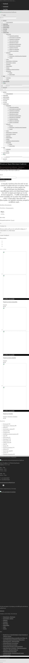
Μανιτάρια (8, 34)
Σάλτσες (5, 449)
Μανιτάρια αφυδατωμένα (15, 44)
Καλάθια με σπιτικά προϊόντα (12, 69)
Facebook (5, 3)
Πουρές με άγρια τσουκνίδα (10, 302)
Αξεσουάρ (8, 71)
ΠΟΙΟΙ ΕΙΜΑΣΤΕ (9, 22)
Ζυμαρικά (8, 64)
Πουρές (12, 220)
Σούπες (7, 67)
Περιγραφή (3, 181)
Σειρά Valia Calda (7, 450)
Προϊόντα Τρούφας (13, 47)
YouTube (5, 9)
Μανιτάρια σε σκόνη (13, 42)
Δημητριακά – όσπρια (11, 62)
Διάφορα (8, 52)
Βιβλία (10, 72)
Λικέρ (7, 59)
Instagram (5, 6)
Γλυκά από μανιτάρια (14, 35)
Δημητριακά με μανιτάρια (15, 37)
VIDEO (7, 79)
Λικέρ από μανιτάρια (13, 40)
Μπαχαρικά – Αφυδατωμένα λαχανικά (17, 56)
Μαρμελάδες (9, 66)
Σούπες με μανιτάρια (13, 50)
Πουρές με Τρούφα (8, 413)
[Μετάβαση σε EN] (4, 83)
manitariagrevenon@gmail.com (7, 482)
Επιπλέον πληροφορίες (6, 205)
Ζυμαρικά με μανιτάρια (14, 39)
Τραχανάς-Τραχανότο (8, 454)
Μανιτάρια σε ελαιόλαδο (14, 45)
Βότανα (11, 54)
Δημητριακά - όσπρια (8, 429)
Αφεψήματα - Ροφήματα (9, 425)
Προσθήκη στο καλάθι (6, 179)
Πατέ (4, 444)
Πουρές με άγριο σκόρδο (9, 357)
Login (4, 15)
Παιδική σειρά (6, 442)
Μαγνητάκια (12, 74)
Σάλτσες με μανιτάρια (14, 49)
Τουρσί (10, 57)
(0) (5, 87)
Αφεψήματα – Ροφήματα (11, 61)
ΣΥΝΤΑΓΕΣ (8, 77)
